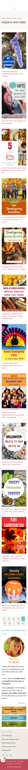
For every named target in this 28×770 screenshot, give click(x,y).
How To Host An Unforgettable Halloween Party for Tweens (13, 415)
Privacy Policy (13, 761)
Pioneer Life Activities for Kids (9, 746)
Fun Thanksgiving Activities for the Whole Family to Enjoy (13, 219)
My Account (18, 764)
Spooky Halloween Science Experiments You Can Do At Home (13, 608)
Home (6, 761)
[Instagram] (10, 755)
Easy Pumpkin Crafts (7, 735)
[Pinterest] (7, 755)
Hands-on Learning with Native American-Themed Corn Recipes (12, 316)
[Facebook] (3, 755)
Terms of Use (10, 764)
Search (21, 703)
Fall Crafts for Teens (6, 750)
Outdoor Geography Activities (9, 743)
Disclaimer (20, 761)
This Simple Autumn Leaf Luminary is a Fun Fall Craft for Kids (13, 558)
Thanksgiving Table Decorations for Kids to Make (12, 365)
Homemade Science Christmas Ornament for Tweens (12, 73)
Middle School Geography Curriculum (10, 739)
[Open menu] (14, 8)
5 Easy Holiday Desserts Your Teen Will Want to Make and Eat (14, 170)
